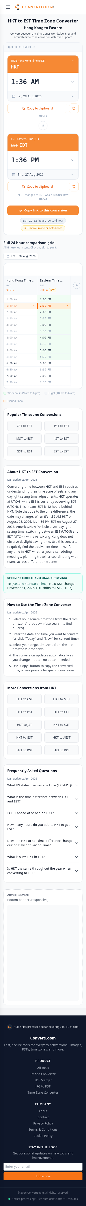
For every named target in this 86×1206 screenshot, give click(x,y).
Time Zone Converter (43, 1092)
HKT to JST (24, 724)
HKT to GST (24, 737)
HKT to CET (62, 712)
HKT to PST (24, 712)
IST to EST (61, 451)
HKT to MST (61, 699)
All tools (43, 1068)
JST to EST (61, 438)
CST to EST (24, 426)
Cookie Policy (43, 1136)
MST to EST (24, 438)
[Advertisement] (43, 953)
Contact (43, 1117)
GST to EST (24, 451)
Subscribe (43, 1176)
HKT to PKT (62, 750)
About (43, 1111)
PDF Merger (43, 1080)
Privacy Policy (43, 1123)
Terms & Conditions (43, 1129)
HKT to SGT (61, 724)
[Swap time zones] (43, 125)
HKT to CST (25, 699)
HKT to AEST (62, 737)
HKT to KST (25, 750)
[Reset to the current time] (74, 108)
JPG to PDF (43, 1086)
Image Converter (43, 1074)
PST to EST (61, 426)
